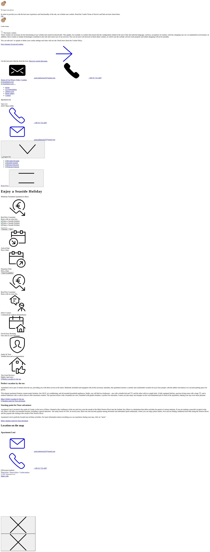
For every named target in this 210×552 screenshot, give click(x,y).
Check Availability (7, 273)
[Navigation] (26, 178)
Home (7, 87)
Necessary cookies (10, 33)
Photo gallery (9, 93)
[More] (11, 379)
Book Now (5, 186)
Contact (8, 95)
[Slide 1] (2, 227)
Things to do (9, 91)
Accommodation (11, 89)
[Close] (2, 31)
